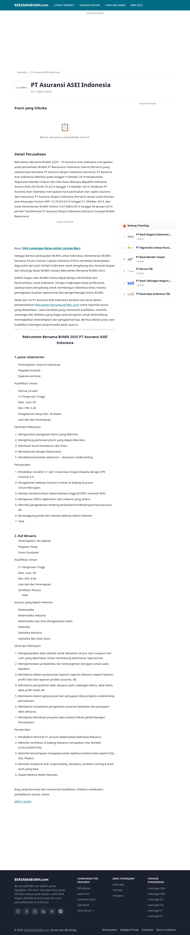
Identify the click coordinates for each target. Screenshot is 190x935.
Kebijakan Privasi (129, 929)
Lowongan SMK (156, 894)
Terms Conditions (166, 929)
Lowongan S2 (155, 916)
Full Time (117, 890)
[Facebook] (26, 911)
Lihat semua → (85, 910)
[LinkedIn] (43, 911)
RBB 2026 (136, 5)
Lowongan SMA (156, 888)
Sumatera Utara (86, 899)
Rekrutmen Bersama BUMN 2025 (57, 305)
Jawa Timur (83, 894)
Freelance (118, 895)
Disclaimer (147, 929)
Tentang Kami (109, 929)
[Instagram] (18, 911)
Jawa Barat (83, 905)
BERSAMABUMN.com (31, 5)
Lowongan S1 (155, 910)
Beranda (22, 72)
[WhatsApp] (35, 911)
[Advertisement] (95, 41)
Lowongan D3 (155, 899)
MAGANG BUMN (90, 5)
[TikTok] (52, 911)
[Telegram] (60, 911)
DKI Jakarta (83, 888)
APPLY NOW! (22, 801)
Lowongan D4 (155, 905)
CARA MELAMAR (115, 5)
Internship (118, 884)
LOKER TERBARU (64, 5)
